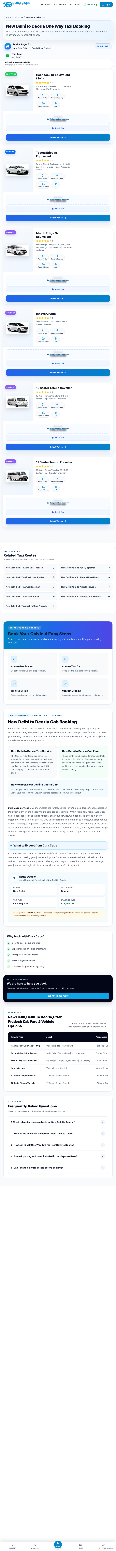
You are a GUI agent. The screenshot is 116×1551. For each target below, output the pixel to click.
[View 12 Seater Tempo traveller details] (17, 402)
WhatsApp (92, 4)
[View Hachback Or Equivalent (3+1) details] (17, 90)
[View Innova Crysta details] (17, 327)
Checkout (61, 4)
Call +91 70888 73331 (58, 996)
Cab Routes (17, 17)
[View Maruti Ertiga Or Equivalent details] (17, 250)
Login (107, 4)
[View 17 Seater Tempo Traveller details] (17, 476)
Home (47, 4)
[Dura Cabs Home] (16, 4)
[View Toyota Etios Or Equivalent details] (17, 170)
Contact (76, 4)
